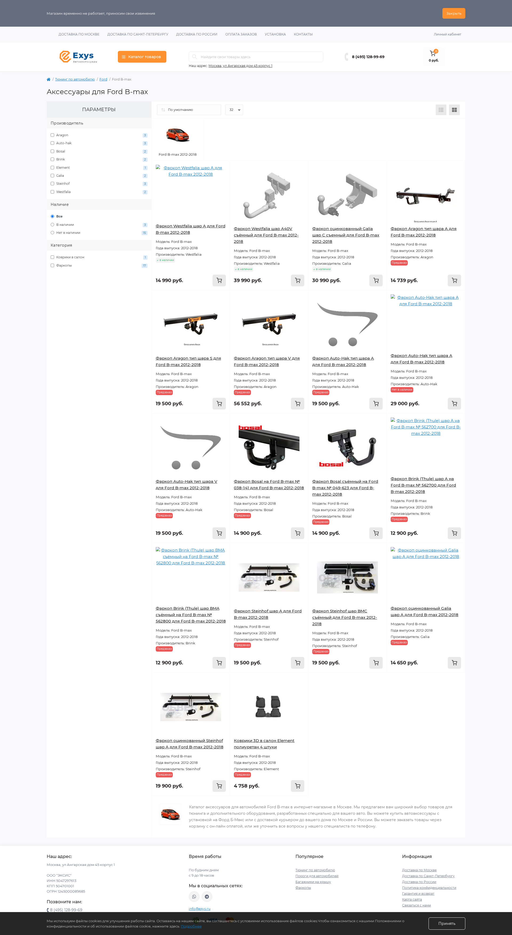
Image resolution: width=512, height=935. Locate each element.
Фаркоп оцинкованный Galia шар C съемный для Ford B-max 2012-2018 (345, 235)
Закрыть (453, 13)
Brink (100, 159)
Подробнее (191, 926)
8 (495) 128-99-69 (368, 56)
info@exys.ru (199, 909)
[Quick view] (222, 169)
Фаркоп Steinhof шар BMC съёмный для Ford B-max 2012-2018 (344, 617)
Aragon (100, 135)
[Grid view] (454, 110)
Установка (275, 34)
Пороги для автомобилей (316, 876)
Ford (103, 79)
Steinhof (100, 184)
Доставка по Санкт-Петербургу (137, 34)
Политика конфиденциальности (429, 888)
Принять (446, 923)
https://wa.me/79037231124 (194, 896)
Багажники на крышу (313, 882)
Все (59, 216)
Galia (100, 176)
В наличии (100, 225)
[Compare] (222, 189)
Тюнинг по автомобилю (75, 79)
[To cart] (219, 280)
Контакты (303, 34)
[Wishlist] (222, 179)
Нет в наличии (100, 233)
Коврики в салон (100, 257)
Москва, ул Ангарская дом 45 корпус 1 (240, 66)
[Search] (195, 56)
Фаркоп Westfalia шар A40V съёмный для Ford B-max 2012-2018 (266, 235)
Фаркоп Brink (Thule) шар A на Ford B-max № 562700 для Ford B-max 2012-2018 (423, 485)
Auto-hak (100, 143)
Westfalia (100, 192)
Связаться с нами (416, 905)
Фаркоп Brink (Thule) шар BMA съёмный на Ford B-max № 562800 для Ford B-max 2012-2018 (191, 615)
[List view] (441, 110)
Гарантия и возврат (418, 894)
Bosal (100, 151)
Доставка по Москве (79, 34)
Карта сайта (412, 899)
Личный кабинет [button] (447, 34)
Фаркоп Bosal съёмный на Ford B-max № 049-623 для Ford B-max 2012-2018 (345, 488)
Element (100, 168)
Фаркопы (100, 265)
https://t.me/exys (207, 896)
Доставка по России (196, 34)
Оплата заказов (241, 34)
